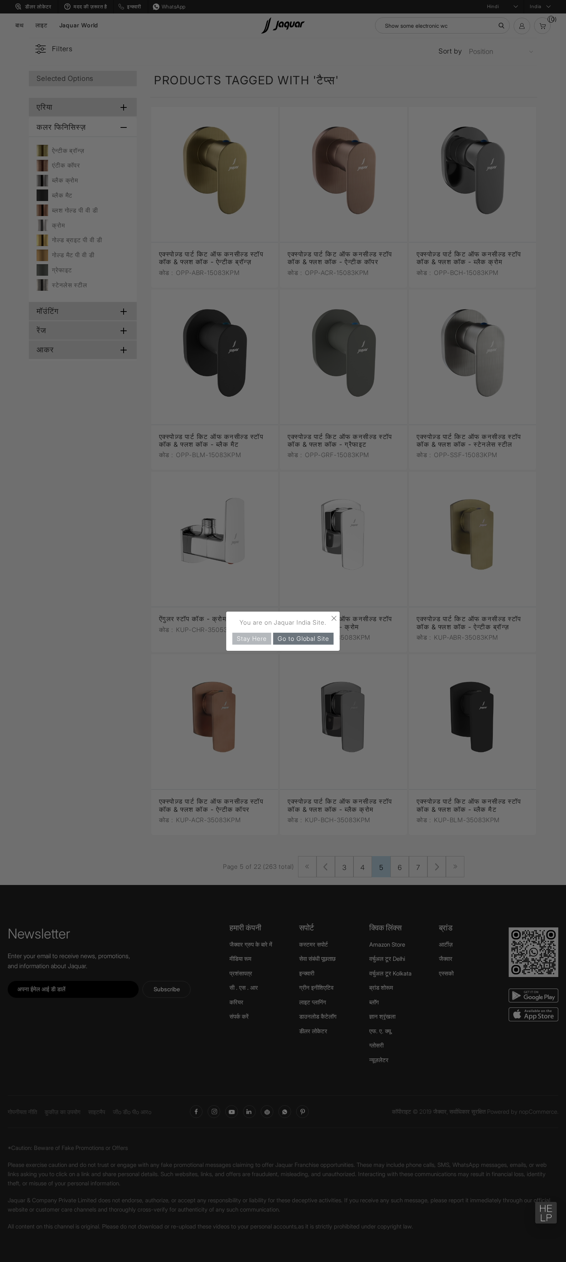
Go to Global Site (303, 638)
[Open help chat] (546, 1212)
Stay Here (251, 638)
